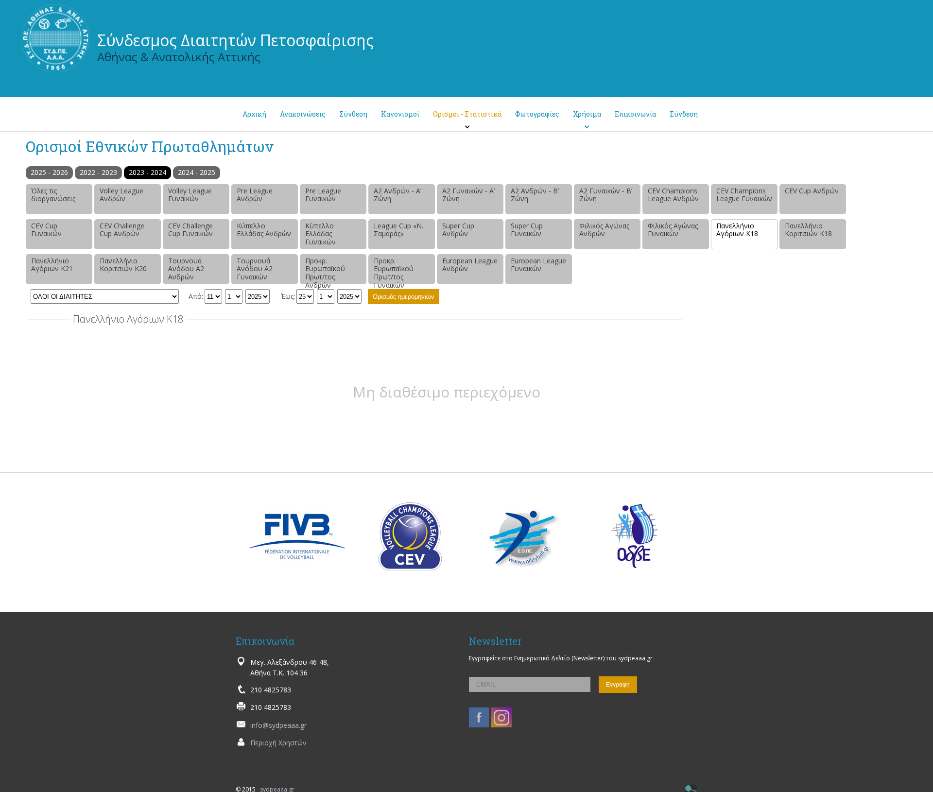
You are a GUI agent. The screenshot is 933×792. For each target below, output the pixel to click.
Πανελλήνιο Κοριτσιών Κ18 (808, 230)
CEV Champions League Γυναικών (744, 195)
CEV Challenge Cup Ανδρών (122, 230)
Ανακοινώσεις (303, 114)
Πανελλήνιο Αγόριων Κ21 (52, 265)
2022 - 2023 (98, 172)
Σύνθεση (353, 114)
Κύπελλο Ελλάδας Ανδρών (264, 230)
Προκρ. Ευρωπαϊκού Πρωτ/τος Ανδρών (325, 270)
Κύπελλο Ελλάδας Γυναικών (320, 234)
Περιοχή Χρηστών (278, 742)
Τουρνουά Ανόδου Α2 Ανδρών (186, 269)
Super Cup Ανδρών (458, 230)
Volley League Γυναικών (190, 195)
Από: (196, 296)
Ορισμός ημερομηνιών (403, 296)
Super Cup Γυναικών (527, 230)
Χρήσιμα (587, 114)
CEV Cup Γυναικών (46, 230)
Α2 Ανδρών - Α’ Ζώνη (397, 195)
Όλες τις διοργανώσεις (53, 195)
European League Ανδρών (470, 265)
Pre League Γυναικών (323, 195)
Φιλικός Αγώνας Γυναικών (673, 230)
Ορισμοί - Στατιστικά (467, 114)
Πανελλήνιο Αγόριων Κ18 (737, 230)
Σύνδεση (684, 114)
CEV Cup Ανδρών (812, 190)
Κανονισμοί (400, 114)
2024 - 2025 (196, 172)
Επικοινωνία (635, 114)
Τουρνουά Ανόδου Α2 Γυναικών (255, 269)
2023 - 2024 (147, 172)
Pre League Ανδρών (255, 195)
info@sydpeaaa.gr (278, 725)
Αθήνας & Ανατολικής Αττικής (178, 57)
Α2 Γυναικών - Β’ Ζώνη (605, 195)
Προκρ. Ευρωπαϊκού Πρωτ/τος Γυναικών (394, 270)
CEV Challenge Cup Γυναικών (190, 230)
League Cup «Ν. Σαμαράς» (398, 230)
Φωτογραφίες (537, 114)
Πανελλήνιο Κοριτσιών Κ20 (123, 265)
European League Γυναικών (538, 265)
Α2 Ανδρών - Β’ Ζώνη (535, 195)
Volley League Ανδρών (121, 195)
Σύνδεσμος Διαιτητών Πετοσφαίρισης (235, 40)
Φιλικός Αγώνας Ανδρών (604, 230)
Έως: (288, 296)
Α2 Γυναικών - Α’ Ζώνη (468, 195)
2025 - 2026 (49, 172)
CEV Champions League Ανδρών (673, 195)
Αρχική (254, 114)
